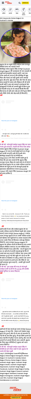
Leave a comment (12, 380)
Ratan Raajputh (14, 138)
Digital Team (13, 353)
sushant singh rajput (7, 362)
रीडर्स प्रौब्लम (23, 14)
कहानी (10, 13)
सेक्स (17, 13)
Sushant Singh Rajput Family (18, 369)
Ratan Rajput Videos (18, 360)
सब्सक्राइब (25, 3)
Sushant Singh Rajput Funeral (11, 371)
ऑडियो (3, 13)
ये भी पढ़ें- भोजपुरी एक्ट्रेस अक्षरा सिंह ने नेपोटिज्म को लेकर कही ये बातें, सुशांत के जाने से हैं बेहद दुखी (14, 349)
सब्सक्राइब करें (16, 398)
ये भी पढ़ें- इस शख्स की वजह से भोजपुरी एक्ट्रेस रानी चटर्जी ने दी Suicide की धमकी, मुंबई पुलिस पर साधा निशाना (14, 269)
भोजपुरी (20, 353)
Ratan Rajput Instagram (14, 356)
